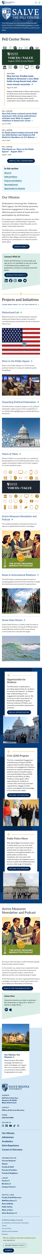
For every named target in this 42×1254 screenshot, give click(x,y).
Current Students (9, 1161)
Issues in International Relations (19, 575)
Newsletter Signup (15, 275)
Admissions (8, 1137)
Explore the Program (19, 795)
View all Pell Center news (21, 161)
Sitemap (5, 1234)
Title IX (4, 1226)
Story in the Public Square (15, 361)
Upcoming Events (11, 184)
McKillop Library (8, 1200)
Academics (7, 1141)
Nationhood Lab (10, 312)
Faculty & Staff (8, 1167)
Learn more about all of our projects (19, 304)
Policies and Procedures (10, 1231)
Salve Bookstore (8, 1213)
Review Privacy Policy (15, 1245)
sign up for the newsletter (16, 988)
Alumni (4, 1164)
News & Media (7, 1204)
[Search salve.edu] (36, 3)
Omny (21, 1002)
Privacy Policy (6, 1228)
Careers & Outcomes (12, 1150)
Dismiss (8, 1250)
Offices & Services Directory (13, 1110)
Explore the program (19, 869)
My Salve (5, 1184)
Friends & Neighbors (10, 1173)
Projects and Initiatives (13, 181)
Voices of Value (10, 454)
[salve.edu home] (8, 3)
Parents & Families (9, 1170)
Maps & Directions (9, 1103)
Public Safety (7, 1207)
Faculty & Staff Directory (11, 1197)
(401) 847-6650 (7, 1118)
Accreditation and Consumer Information (15, 1223)
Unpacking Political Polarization (19, 402)
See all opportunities (19, 712)
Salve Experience (10, 1146)
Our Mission (8, 1133)
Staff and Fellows (10, 177)
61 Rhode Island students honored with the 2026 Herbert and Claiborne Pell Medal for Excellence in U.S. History (20, 135)
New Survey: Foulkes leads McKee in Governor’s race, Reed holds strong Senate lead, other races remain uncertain (22, 80)
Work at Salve (7, 1210)
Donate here (20, 247)
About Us (7, 173)
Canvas (5, 1181)
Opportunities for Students (14, 188)
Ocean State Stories (12, 620)
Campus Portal (8, 1187)
